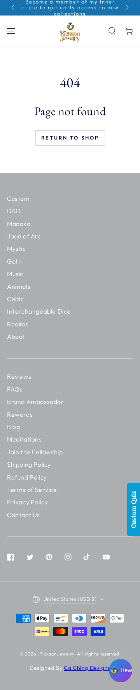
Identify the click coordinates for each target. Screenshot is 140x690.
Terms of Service (32, 489)
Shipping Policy (29, 464)
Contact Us (23, 515)
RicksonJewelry (56, 654)
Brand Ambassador (35, 401)
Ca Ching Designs (87, 667)
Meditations (24, 439)
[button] (112, 31)
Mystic (16, 248)
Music (15, 274)
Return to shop (70, 138)
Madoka (19, 224)
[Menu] (10, 31)
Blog (13, 427)
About (16, 336)
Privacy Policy (27, 502)
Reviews (19, 376)
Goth (14, 261)
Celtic (15, 299)
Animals (18, 286)
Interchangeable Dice (39, 311)
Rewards (20, 414)
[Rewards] (120, 670)
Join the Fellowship (35, 452)
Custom (18, 198)
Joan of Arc (24, 236)
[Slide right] (126, 8)
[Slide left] (13, 8)
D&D (14, 211)
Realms (18, 324)
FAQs (15, 389)
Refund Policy (27, 477)
